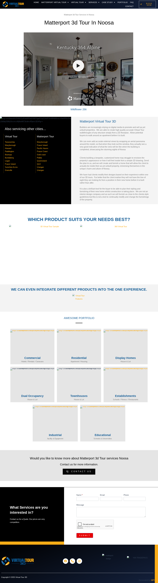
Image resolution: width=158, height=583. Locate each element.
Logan (7, 161)
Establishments (125, 396)
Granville (8, 170)
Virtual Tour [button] (77, 2)
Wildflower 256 (78, 109)
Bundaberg (9, 158)
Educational (103, 435)
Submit (84, 535)
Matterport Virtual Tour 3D (98, 121)
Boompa (8, 155)
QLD (39, 164)
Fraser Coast (42, 151)
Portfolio (123, 2)
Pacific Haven (42, 148)
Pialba (39, 158)
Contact (129, 6)
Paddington (9, 151)
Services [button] (93, 2)
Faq (132, 2)
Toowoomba (10, 142)
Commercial (32, 358)
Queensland (42, 161)
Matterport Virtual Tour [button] (53, 2)
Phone (126, 495)
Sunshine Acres (11, 167)
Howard (8, 148)
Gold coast (41, 155)
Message (80, 505)
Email (102, 495)
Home (36, 2)
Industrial (55, 435)
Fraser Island (10, 164)
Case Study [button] (107, 2)
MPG (153, 580)
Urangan (40, 167)
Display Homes (125, 358)
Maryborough (10, 145)
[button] (55, 2)
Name (79, 495)
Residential (79, 358)
